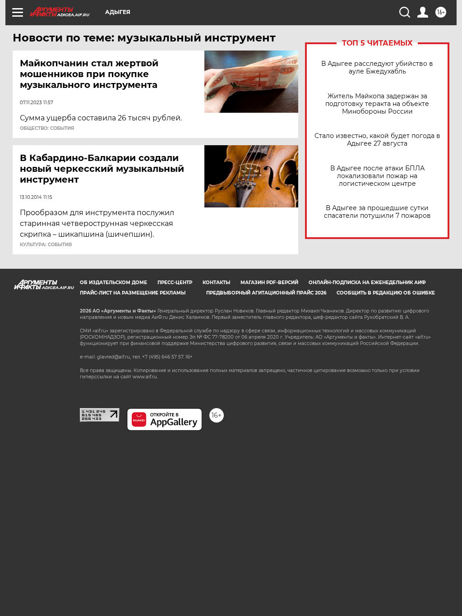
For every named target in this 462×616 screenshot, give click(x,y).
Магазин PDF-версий (269, 282)
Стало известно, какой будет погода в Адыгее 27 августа (377, 139)
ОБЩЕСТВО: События (47, 128)
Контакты (216, 282)
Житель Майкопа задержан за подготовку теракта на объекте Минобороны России (377, 103)
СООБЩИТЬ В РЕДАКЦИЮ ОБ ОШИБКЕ (386, 293)
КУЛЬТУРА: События (46, 245)
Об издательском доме (113, 282)
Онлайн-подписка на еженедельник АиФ (367, 282)
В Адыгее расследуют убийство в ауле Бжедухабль (377, 67)
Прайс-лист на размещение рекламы (132, 293)
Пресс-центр (174, 282)
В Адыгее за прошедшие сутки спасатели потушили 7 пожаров (377, 212)
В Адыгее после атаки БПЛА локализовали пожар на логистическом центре (377, 176)
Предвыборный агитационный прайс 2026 (266, 293)
